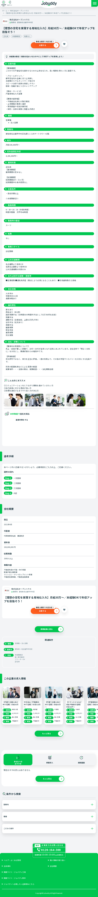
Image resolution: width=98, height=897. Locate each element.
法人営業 (24, 643)
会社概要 (53, 866)
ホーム (4, 10)
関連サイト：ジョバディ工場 (15, 872)
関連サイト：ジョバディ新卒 (15, 878)
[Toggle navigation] (94, 3)
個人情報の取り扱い (57, 860)
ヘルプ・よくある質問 (12, 860)
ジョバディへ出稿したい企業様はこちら (19, 884)
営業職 (17, 643)
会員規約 (7, 866)
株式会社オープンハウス (19, 10)
